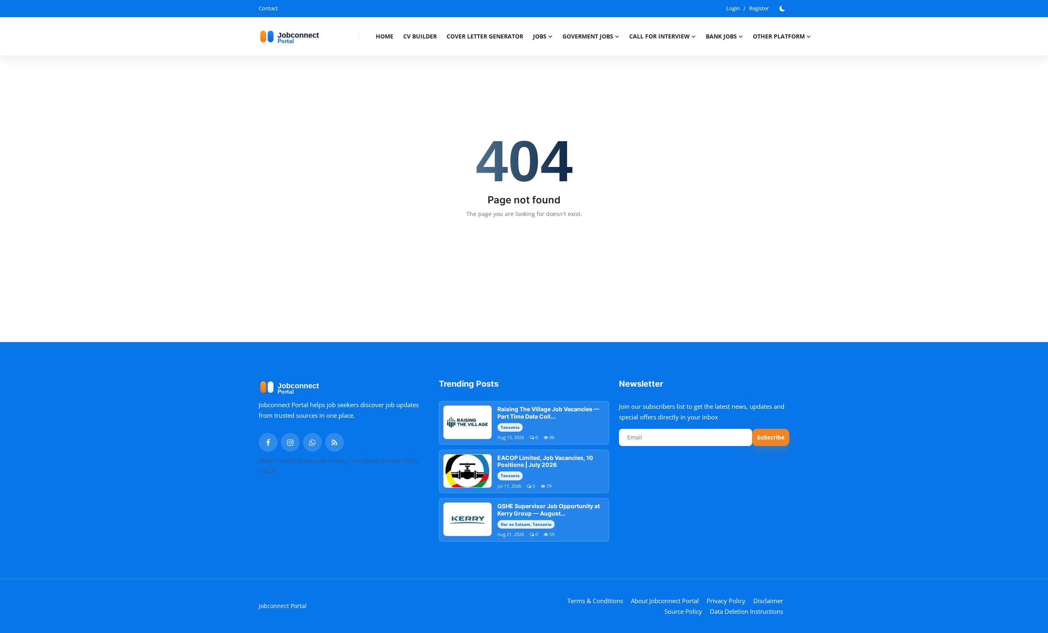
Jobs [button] (540, 36)
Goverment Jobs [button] (587, 36)
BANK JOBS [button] (721, 36)
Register (759, 8)
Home (384, 36)
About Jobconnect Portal (665, 601)
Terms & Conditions (595, 601)
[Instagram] (290, 442)
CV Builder (420, 36)
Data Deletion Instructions (746, 611)
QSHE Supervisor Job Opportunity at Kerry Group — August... (548, 509)
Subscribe (770, 437)
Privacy (338, 460)
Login (733, 8)
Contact (268, 8)
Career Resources (301, 460)
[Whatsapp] (312, 442)
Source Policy (400, 460)
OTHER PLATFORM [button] (779, 36)
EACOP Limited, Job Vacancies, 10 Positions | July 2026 (545, 461)
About (267, 460)
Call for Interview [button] (659, 36)
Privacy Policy (726, 601)
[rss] (334, 442)
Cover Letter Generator (485, 36)
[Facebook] (268, 442)
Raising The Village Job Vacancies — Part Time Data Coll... (548, 412)
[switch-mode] (783, 8)
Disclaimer (364, 460)
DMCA (267, 471)
